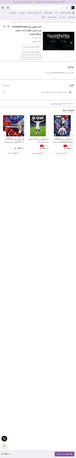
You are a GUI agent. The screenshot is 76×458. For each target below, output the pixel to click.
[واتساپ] (4, 445)
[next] (3, 135)
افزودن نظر (5, 85)
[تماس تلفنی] (4, 438)
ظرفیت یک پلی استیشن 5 (31, 57)
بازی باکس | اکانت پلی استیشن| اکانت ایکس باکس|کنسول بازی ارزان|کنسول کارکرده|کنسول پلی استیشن (49, 22)
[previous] (72, 135)
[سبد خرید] (3, 7)
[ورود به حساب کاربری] (8, 8)
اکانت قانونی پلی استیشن (16, 22)
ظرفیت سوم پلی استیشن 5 (31, 52)
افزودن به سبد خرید (63, 454)
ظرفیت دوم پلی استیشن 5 (31, 47)
